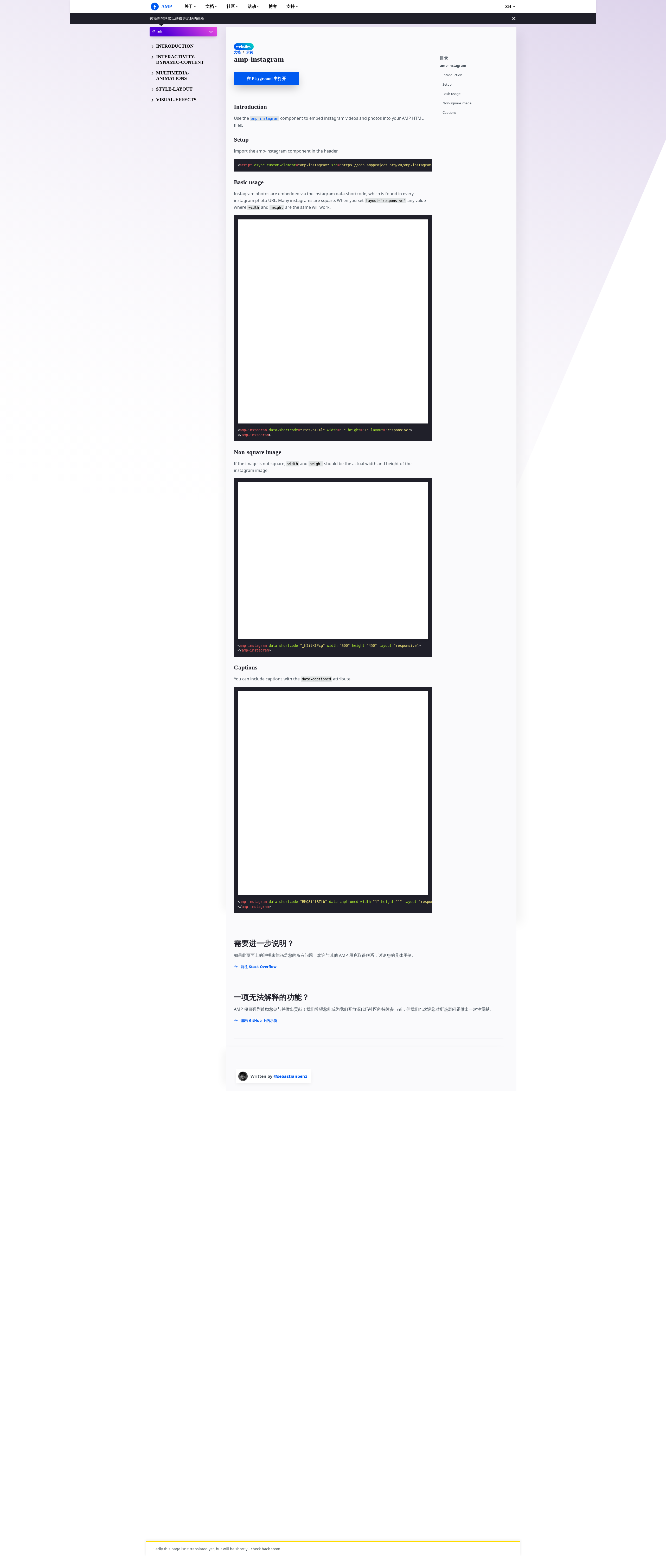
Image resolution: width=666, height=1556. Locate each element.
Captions (449, 112)
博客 (273, 6)
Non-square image (457, 103)
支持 (290, 6)
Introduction (452, 75)
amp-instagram (453, 66)
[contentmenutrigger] (475, 57)
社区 (231, 6)
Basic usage (451, 94)
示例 (249, 52)
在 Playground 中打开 (266, 78)
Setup (447, 84)
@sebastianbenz (290, 1076)
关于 (188, 6)
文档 (210, 6)
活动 (252, 6)
